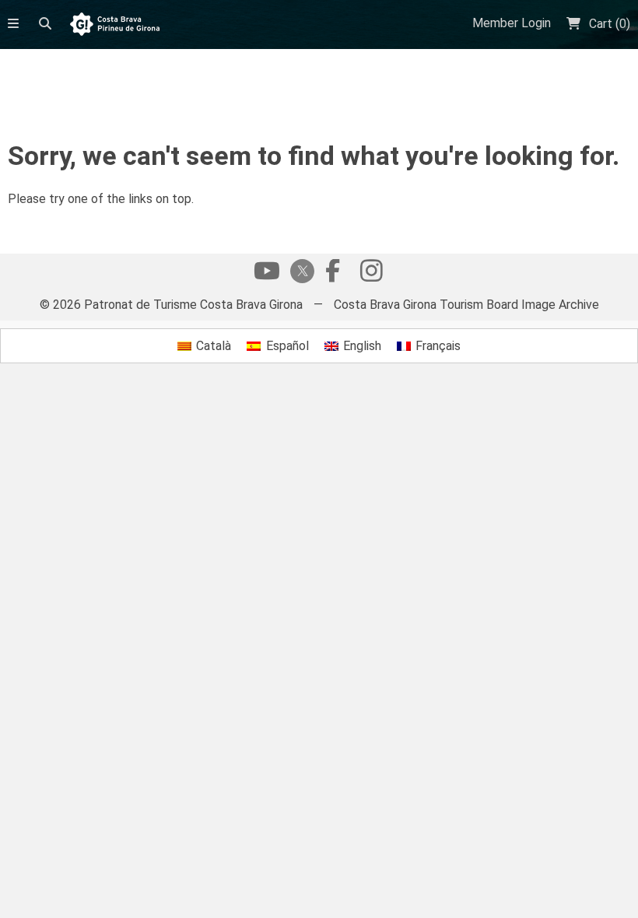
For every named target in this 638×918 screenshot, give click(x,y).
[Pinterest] (371, 274)
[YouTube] (266, 274)
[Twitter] (299, 272)
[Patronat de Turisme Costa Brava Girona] (115, 25)
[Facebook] (332, 274)
